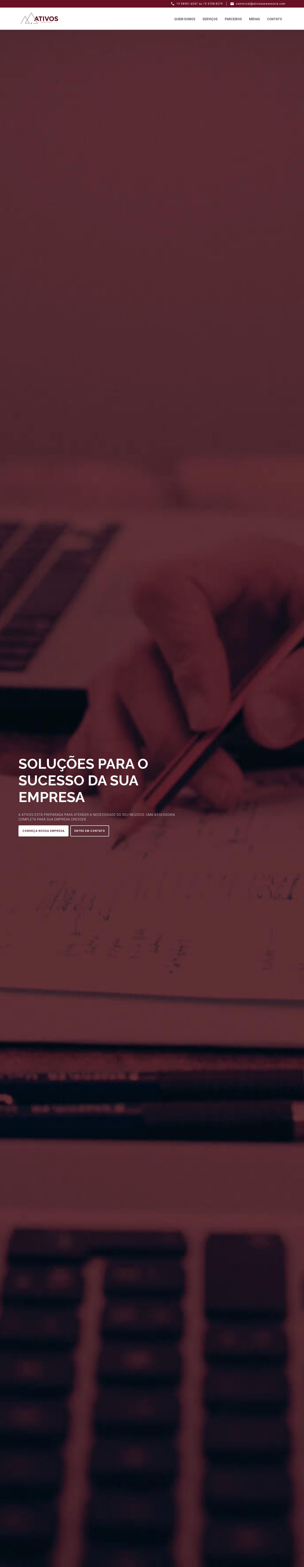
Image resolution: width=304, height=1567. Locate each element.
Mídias (254, 19)
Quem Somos (184, 19)
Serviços (210, 19)
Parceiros (233, 19)
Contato (274, 19)
